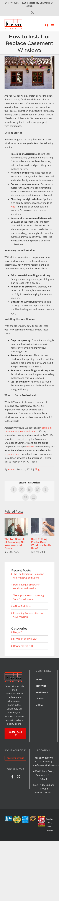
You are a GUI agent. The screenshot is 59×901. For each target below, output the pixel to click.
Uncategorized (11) (23, 645)
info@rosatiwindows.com (46, 765)
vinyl (13, 206)
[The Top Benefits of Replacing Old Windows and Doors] (16, 519)
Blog (37, 469)
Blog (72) (17, 631)
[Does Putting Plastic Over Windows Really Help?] (42, 519)
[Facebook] (12, 776)
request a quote (13, 454)
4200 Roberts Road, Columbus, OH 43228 (43, 775)
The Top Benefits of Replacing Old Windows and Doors (15, 544)
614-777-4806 (42, 761)
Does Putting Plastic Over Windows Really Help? (41, 544)
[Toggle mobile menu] (52, 25)
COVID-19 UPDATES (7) (25, 638)
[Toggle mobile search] (46, 25)
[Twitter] (18, 776)
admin (11, 469)
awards (30, 446)
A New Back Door (22, 606)
